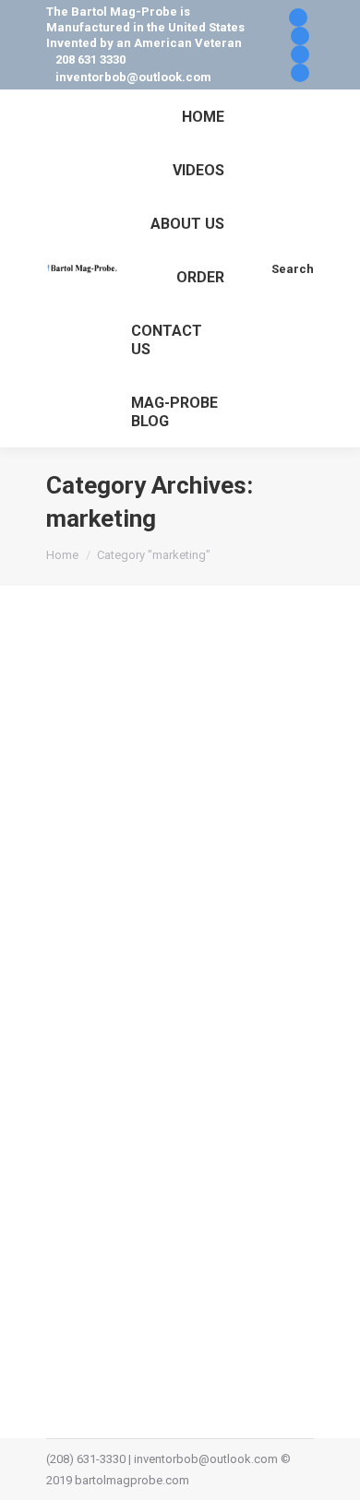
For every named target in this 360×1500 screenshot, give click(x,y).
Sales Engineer (201, 994)
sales (142, 994)
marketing (96, 994)
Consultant (212, 973)
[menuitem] (203, 116)
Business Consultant (123, 973)
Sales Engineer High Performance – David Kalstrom (159, 911)
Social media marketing (132, 1015)
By (105, 1036)
